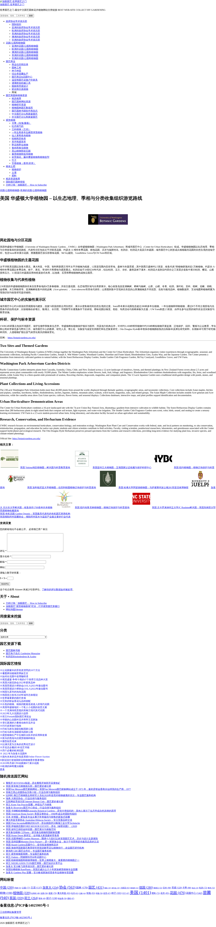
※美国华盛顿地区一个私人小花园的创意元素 (23, 707)
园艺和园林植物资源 (16, 95)
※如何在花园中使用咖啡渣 (14, 676)
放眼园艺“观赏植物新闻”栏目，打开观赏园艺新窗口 (33, 606)
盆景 (107, 893)
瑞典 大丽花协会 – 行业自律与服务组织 (26, 798)
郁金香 (62, 898)
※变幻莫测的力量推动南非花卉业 (17, 722)
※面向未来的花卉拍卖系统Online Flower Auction (25, 756)
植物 (6, 893)
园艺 (96, 887)
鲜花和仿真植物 (20, 89)
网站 (2, 567)
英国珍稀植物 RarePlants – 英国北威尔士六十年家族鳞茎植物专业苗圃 (42, 869)
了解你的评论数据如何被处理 (57, 589)
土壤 (14, 172)
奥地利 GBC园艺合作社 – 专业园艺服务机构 (28, 851)
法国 (44, 893)
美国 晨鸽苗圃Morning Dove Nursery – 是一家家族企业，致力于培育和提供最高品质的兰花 (52, 841)
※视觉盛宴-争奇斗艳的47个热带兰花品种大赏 (24, 679)
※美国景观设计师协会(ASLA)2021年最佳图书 (24, 685)
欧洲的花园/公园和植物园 (25, 49)
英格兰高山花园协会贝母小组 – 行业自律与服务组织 (33, 792)
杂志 (195, 888)
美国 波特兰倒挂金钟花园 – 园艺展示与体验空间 (31, 829)
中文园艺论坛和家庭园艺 (25, 114)
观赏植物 (10, 120)
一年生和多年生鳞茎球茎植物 (27, 132)
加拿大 (51, 887)
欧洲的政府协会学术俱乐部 (26, 30)
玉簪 (82, 893)
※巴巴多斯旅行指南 (10, 726)
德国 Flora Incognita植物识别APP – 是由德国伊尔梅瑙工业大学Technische (43, 823)
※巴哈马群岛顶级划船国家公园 (16, 729)
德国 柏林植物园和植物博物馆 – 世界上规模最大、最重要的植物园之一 (42, 860)
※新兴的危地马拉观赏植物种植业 (17, 738)
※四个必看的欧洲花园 (12, 750)
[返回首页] (13, 1)
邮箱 (3, 562)
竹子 (14, 160)
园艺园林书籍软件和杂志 (25, 111)
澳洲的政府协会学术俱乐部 (26, 36)
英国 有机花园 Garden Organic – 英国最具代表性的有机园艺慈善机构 (35, 513)
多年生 (116, 888)
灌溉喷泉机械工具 (21, 83)
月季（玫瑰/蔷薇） (21, 123)
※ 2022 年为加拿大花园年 (13, 753)
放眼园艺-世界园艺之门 (12, 4)
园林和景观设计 (20, 86)
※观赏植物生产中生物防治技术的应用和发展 (23, 735)
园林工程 (16, 67)
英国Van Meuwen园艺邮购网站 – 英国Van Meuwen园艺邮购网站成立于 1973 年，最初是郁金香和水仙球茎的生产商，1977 (68, 789)
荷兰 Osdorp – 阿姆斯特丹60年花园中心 (26, 857)
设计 (51, 898)
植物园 (22, 893)
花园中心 (194, 893)
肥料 (14, 175)
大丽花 (125, 888)
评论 (3, 551)
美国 (140, 892)
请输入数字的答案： (10, 572)
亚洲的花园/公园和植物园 (25, 46)
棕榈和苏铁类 (19, 138)
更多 (2, 769)
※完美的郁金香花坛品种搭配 (15, 701)
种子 (116, 893)
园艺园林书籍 (13, 650)
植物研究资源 (19, 104)
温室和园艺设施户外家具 (25, 80)
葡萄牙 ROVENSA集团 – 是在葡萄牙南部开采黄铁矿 (33, 783)
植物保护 (16, 169)
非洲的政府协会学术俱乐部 (26, 40)
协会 (67, 887)
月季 (186, 888)
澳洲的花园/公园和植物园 (25, 52)
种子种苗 (16, 70)
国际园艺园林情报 (15, 182)
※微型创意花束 (8, 741)
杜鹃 (203, 888)
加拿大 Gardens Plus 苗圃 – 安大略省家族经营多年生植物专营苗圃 (39, 872)
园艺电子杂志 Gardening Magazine (23, 653)
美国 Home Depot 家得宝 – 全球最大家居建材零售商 (32, 835)
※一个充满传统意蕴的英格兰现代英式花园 (22, 710)
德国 (146, 887)
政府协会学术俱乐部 (16, 21)
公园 (26, 888)
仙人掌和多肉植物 (21, 135)
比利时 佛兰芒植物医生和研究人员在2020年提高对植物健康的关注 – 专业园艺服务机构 (51, 795)
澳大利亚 (64, 893)
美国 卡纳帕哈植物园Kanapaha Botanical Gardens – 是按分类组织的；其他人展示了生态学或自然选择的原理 (61, 811)
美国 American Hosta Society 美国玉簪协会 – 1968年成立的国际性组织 (41, 814)
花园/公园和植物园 (15, 43)
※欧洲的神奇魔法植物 (12, 766)
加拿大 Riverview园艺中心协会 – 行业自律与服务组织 (33, 807)
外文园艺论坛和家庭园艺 (25, 117)
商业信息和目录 (20, 64)
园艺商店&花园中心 (22, 77)
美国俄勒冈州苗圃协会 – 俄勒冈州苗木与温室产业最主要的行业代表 (35, 516)
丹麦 (17, 888)
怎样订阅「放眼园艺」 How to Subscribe (26, 185)
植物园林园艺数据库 (22, 107)
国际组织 (16, 24)
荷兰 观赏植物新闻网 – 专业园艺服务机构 (27, 854)
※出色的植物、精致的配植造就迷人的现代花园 (24, 704)
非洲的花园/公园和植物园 (25, 58)
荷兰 (31, 898)
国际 (107, 888)
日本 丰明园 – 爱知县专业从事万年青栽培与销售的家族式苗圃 (38, 817)
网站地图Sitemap (14, 609)
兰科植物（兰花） (21, 129)
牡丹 (75, 893)
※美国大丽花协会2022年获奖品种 (17, 682)
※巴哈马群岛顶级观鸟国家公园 (16, 732)
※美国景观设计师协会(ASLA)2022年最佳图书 (24, 688)
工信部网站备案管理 (10, 912)
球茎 (99, 893)
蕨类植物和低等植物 (22, 154)
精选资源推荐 (13, 178)
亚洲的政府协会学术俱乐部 (26, 27)
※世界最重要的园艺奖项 (13, 698)
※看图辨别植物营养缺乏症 (14, 673)
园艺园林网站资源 (21, 101)
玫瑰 (90, 893)
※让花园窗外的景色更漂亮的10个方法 (20, 670)
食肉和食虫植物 (20, 148)
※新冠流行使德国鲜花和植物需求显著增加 (22, 760)
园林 (82, 887)
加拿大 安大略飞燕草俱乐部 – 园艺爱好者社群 (29, 866)
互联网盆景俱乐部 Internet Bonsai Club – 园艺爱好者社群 (34, 801)
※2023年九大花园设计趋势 (14, 713)
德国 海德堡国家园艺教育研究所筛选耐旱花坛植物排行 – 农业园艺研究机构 (45, 848)
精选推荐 (16, 98)
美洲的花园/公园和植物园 (25, 55)
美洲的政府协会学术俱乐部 (26, 33)
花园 (177, 893)
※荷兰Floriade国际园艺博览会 (15, 716)
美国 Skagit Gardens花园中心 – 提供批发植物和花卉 (32, 844)
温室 (52, 893)
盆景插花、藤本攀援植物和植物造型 (30, 157)
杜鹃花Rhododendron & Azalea (21, 656)
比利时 (35, 893)
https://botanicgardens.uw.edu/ (22, 337)
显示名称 (5, 556)
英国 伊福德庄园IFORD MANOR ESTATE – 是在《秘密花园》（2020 (41, 826)
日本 (167, 888)
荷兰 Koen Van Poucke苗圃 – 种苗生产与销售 (29, 804)
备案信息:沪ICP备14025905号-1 (16, 917)
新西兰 (158, 888)
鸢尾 (70, 899)
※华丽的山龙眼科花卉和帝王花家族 (19, 719)
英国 (16, 898)
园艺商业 (10, 61)
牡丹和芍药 (18, 126)
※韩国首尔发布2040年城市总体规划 (19, 695)
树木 (211, 888)
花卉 (164, 893)
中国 (7, 887)
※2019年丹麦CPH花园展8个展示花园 (19, 763)
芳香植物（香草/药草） (24, 163)
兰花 (36, 887)
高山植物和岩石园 (21, 151)
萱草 (42, 898)
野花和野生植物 (20, 144)
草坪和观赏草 (19, 141)
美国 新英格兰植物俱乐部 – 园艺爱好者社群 (28, 786)
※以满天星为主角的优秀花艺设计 (17, 744)
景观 (177, 887)
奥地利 (134, 888)
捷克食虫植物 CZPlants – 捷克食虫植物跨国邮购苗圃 (33, 832)
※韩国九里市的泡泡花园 (13, 692)
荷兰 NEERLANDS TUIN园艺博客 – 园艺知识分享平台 (34, 863)
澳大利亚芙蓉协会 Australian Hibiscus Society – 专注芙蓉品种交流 (39, 820)
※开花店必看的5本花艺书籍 (14, 747)
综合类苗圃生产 (20, 73)
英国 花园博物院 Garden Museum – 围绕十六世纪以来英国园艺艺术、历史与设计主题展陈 (52, 838)
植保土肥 (10, 166)
